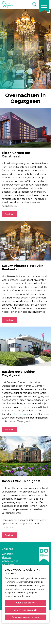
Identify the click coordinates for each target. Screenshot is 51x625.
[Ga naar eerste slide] (47, 49)
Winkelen (7, 554)
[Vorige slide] (3, 49)
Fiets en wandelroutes (10, 559)
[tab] (24, 86)
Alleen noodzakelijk (25, 610)
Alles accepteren (25, 602)
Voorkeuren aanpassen (25, 617)
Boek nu (9, 214)
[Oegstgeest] (44, 563)
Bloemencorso (21, 414)
